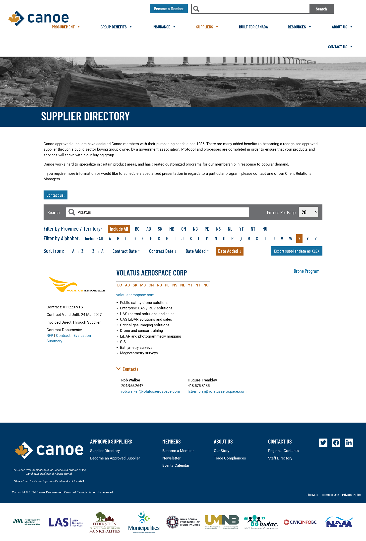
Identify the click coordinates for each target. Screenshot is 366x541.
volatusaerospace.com (135, 295)
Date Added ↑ (197, 251)
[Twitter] (323, 443)
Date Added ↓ (230, 251)
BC (137, 229)
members (171, 441)
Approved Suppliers (111, 441)
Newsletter (171, 458)
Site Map (312, 495)
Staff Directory (280, 458)
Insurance (161, 26)
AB (148, 229)
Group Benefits (114, 26)
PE (207, 229)
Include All (119, 229)
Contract (63, 335)
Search (321, 8)
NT (253, 229)
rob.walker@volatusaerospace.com (150, 391)
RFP (50, 335)
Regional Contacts (283, 451)
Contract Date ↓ (163, 251)
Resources (297, 26)
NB (195, 229)
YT (241, 229)
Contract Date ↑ (126, 251)
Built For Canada (253, 26)
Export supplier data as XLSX (296, 251)
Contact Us (337, 46)
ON (183, 229)
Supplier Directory (105, 451)
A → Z (77, 251)
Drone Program (306, 271)
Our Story (221, 451)
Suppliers (204, 26)
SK (160, 229)
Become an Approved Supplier (115, 458)
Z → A (98, 251)
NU (264, 229)
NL (230, 229)
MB (171, 229)
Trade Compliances (230, 458)
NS (218, 229)
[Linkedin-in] (349, 443)
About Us (339, 26)
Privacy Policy (351, 495)
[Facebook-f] (336, 443)
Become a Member (178, 451)
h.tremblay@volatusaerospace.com (217, 391)
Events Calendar (175, 465)
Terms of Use (330, 495)
